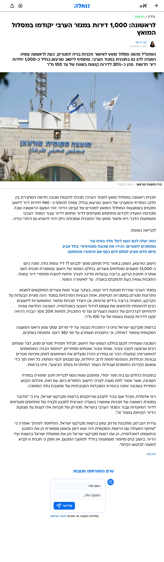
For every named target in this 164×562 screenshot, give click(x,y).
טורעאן (151, 454)
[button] (143, 6)
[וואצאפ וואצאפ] (20, 6)
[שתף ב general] (12, 5)
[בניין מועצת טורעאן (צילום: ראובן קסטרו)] (82, 130)
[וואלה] (82, 6)
